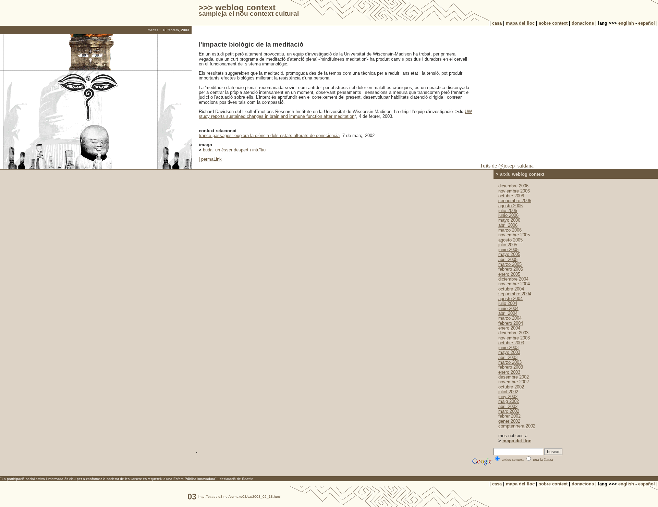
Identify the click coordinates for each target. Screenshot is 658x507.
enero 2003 (509, 372)
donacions (583, 23)
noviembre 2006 (514, 191)
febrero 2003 (510, 367)
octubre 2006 (511, 195)
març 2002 (508, 411)
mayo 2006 (509, 220)
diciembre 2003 (513, 332)
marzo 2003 (510, 362)
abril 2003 (507, 357)
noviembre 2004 (514, 283)
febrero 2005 (510, 269)
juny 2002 (507, 396)
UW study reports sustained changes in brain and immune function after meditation (335, 114)
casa (497, 23)
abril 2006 (507, 225)
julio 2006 (507, 210)
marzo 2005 (510, 264)
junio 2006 (508, 215)
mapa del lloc (521, 23)
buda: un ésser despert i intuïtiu (234, 149)
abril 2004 (507, 313)
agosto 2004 (510, 298)
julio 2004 (507, 303)
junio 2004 (508, 308)
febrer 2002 (509, 416)
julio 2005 (507, 244)
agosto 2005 (510, 240)
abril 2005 (507, 259)
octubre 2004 (511, 289)
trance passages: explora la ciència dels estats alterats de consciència (269, 135)
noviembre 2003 (514, 338)
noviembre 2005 (514, 234)
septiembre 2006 (514, 200)
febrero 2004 (510, 323)
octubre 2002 (511, 386)
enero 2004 (509, 328)
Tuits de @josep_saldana (507, 166)
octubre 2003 (511, 342)
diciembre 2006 (513, 185)
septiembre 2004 (514, 293)
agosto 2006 (510, 205)
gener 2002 (509, 421)
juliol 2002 (508, 391)
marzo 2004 (510, 318)
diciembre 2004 (513, 279)
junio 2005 (508, 249)
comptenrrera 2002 (516, 426)
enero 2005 (509, 274)
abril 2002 (507, 406)
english (626, 23)
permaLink (211, 159)
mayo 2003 (509, 352)
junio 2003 (508, 347)
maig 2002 (508, 401)
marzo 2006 (510, 230)
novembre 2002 (513, 381)
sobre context (553, 23)
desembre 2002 (513, 377)
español (646, 23)
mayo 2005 (509, 254)
